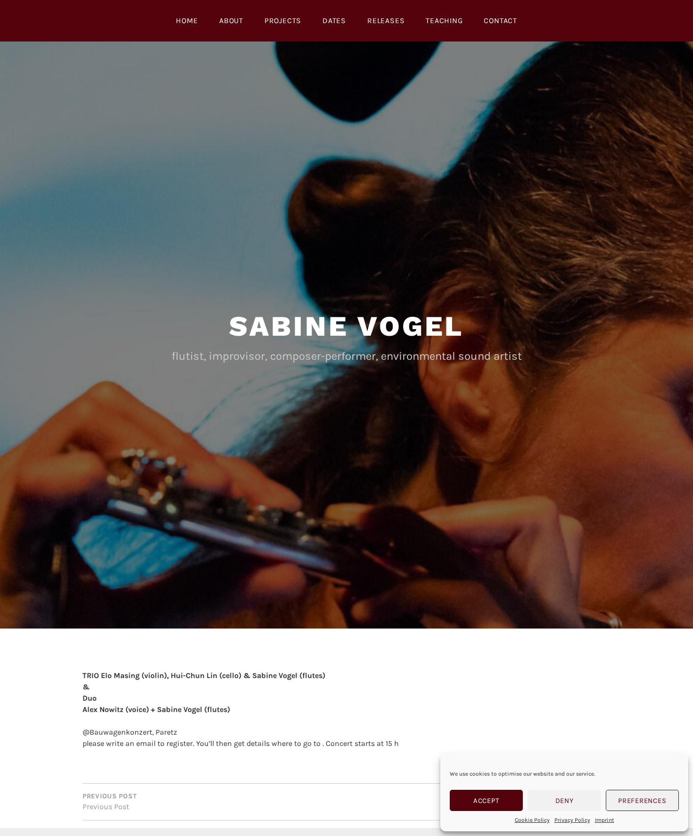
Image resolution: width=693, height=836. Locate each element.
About (231, 20)
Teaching (444, 20)
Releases (385, 20)
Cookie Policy (532, 820)
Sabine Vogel (346, 326)
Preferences (642, 800)
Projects (282, 20)
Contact (500, 20)
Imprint (604, 820)
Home (187, 20)
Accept (486, 800)
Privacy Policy (572, 820)
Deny (564, 800)
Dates (334, 20)
